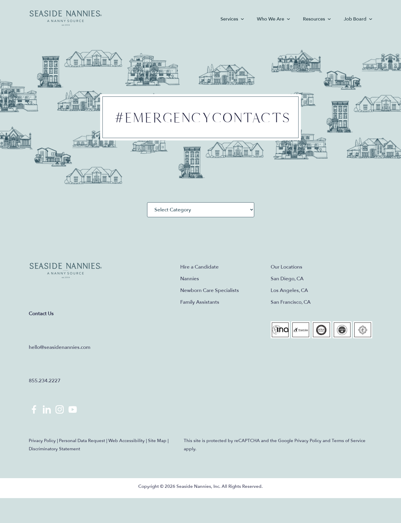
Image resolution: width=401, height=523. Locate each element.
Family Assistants (199, 302)
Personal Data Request (82, 441)
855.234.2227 (44, 380)
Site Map (157, 441)
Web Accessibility (126, 441)
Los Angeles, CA (289, 290)
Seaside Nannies (66, 18)
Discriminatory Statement (54, 449)
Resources (314, 19)
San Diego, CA (287, 278)
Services (229, 19)
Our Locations (286, 267)
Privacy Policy (42, 441)
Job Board (355, 19)
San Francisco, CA (291, 302)
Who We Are (270, 19)
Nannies (189, 278)
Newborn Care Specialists (209, 290)
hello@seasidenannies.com (59, 347)
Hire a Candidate (199, 267)
